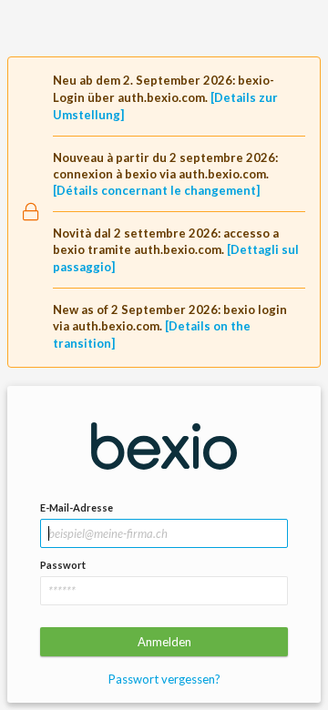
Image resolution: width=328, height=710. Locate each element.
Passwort (63, 565)
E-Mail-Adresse (76, 507)
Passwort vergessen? (164, 679)
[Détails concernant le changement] (156, 190)
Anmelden (164, 641)
